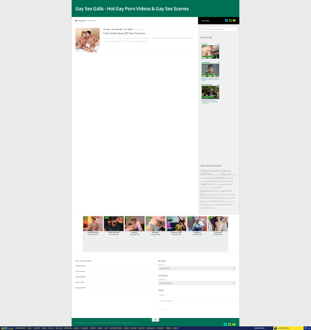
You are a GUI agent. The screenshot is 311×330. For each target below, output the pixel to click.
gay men (219, 191)
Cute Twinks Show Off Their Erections (124, 33)
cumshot (229, 181)
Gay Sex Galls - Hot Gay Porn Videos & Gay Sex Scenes (132, 8)
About (162, 295)
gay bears (228, 184)
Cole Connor (80, 271)
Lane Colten (79, 282)
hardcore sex (217, 197)
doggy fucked (207, 184)
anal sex (206, 174)
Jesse (232, 201)
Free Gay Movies (166, 301)
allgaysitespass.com (213, 171)
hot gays (227, 198)
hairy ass (225, 195)
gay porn (227, 190)
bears (213, 175)
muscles (219, 204)
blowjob (218, 178)
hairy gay (232, 195)
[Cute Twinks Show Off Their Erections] (87, 40)
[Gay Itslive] (234, 20)
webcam (214, 208)
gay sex (208, 195)
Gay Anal (106, 29)
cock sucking (220, 181)
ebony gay (218, 184)
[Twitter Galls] (226, 20)
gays (202, 194)
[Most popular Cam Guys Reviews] (230, 20)
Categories (162, 279)
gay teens (214, 194)
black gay (209, 177)
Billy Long (234, 175)
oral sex (228, 204)
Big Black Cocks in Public (166, 309)
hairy (220, 194)
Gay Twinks (128, 29)
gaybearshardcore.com (206, 188)
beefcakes (218, 175)
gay (222, 184)
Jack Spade (228, 201)
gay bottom (217, 187)
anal (229, 170)
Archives (161, 264)
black (202, 178)
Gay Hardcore (117, 29)
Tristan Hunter (80, 266)
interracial (207, 201)
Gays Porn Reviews (83, 261)
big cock (226, 174)
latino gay (204, 204)
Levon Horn (212, 205)
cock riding (210, 181)
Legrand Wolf (80, 288)
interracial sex (218, 201)
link (308, 292)
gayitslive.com (208, 191)
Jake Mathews (80, 277)
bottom (226, 178)
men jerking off (160, 309)
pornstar (203, 208)
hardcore (205, 197)
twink (209, 208)
